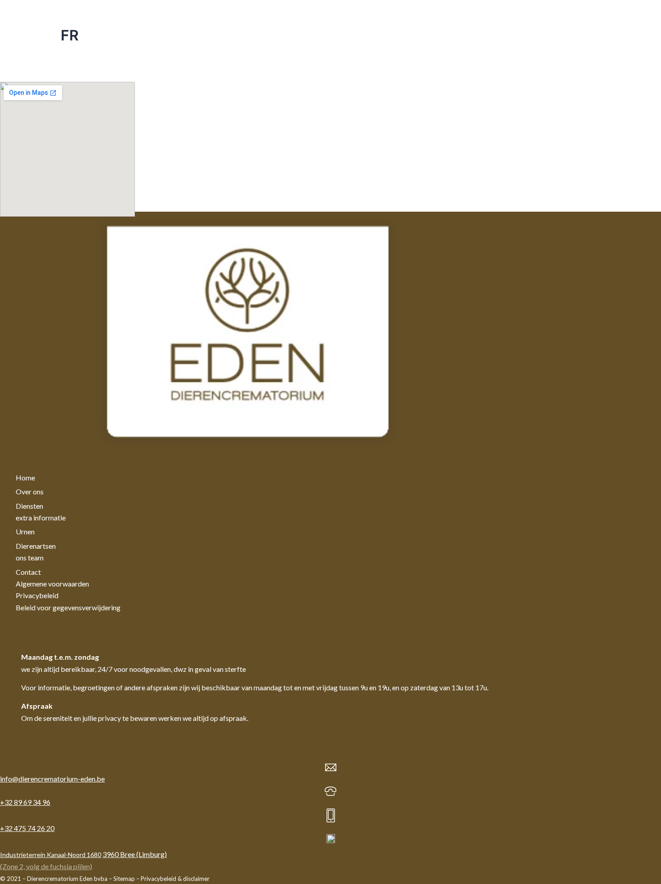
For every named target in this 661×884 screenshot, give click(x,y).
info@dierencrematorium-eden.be (52, 778)
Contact (28, 572)
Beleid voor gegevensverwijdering (68, 607)
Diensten (29, 506)
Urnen (25, 531)
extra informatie (41, 517)
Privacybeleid (37, 595)
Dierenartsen (36, 546)
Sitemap (124, 878)
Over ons (30, 491)
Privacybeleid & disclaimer (175, 878)
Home (25, 477)
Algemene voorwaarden (52, 583)
